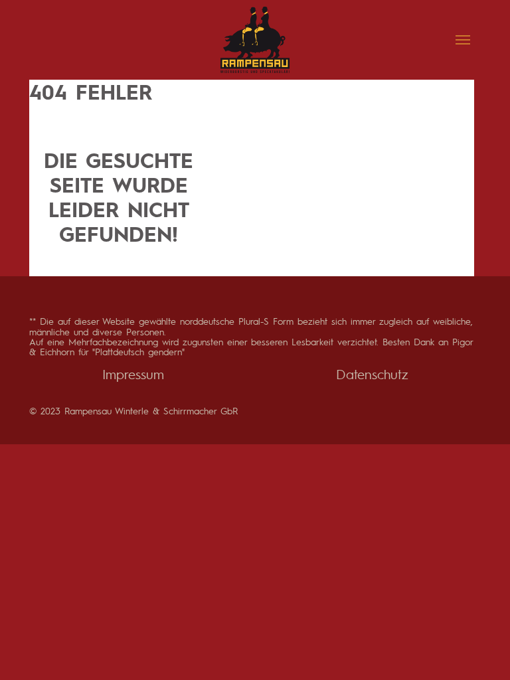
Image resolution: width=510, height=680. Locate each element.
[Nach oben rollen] (477, 647)
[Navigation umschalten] (463, 40)
